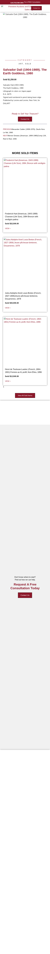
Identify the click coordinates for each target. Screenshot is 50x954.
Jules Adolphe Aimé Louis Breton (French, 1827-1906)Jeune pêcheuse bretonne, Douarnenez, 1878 (23, 296)
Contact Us (25, 595)
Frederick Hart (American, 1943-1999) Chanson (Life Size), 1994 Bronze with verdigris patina (21, 216)
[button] (46, 8)
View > (8, 228)
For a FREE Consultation (32, 2)
